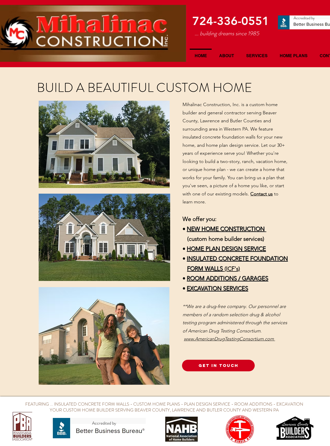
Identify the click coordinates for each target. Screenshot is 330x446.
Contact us (261, 194)
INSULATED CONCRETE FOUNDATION (237, 258)
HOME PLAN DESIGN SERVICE (226, 248)
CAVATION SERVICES (221, 288)
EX (190, 288)
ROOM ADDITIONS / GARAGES (227, 278)
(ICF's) (213, 268)
